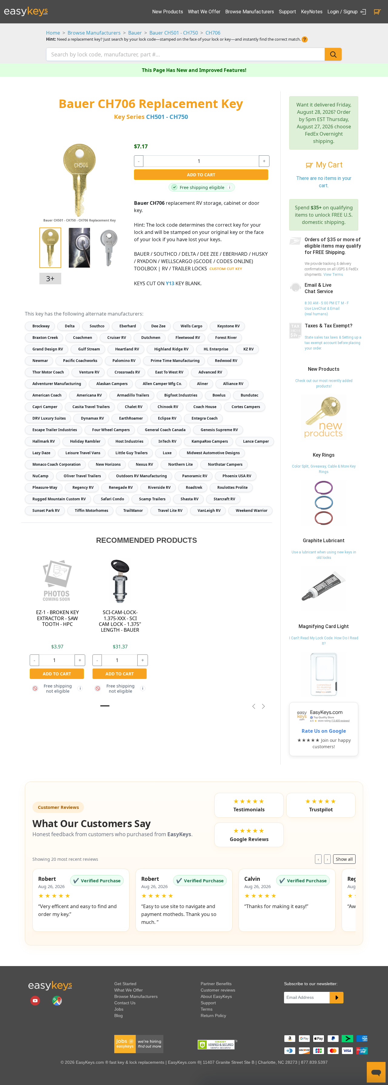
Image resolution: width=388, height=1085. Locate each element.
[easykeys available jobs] (138, 1043)
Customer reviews (218, 990)
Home (53, 32)
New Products (167, 12)
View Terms (333, 274)
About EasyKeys (216, 996)
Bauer (135, 32)
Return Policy (213, 1015)
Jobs (118, 1009)
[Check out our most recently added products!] (323, 417)
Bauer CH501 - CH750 (173, 32)
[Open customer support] (376, 1072)
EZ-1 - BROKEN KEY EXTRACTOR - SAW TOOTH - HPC (57, 618)
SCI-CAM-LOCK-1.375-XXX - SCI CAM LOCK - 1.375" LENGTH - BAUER (120, 621)
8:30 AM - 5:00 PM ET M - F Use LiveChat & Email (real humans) (327, 308)
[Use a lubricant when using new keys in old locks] (323, 588)
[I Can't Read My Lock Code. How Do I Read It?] (323, 674)
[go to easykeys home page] (50, 985)
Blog (118, 1015)
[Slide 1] (104, 705)
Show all (344, 859)
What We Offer (204, 12)
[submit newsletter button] (336, 997)
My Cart (328, 165)
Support (287, 12)
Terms (206, 1009)
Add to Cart (201, 174)
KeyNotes (312, 12)
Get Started (125, 983)
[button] (80, 900)
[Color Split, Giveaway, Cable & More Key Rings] (323, 503)
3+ (50, 278)
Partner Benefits (216, 983)
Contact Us (124, 1002)
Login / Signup (343, 12)
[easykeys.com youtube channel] (36, 1000)
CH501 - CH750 (167, 117)
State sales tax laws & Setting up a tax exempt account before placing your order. (333, 342)
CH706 (213, 32)
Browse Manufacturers (249, 12)
